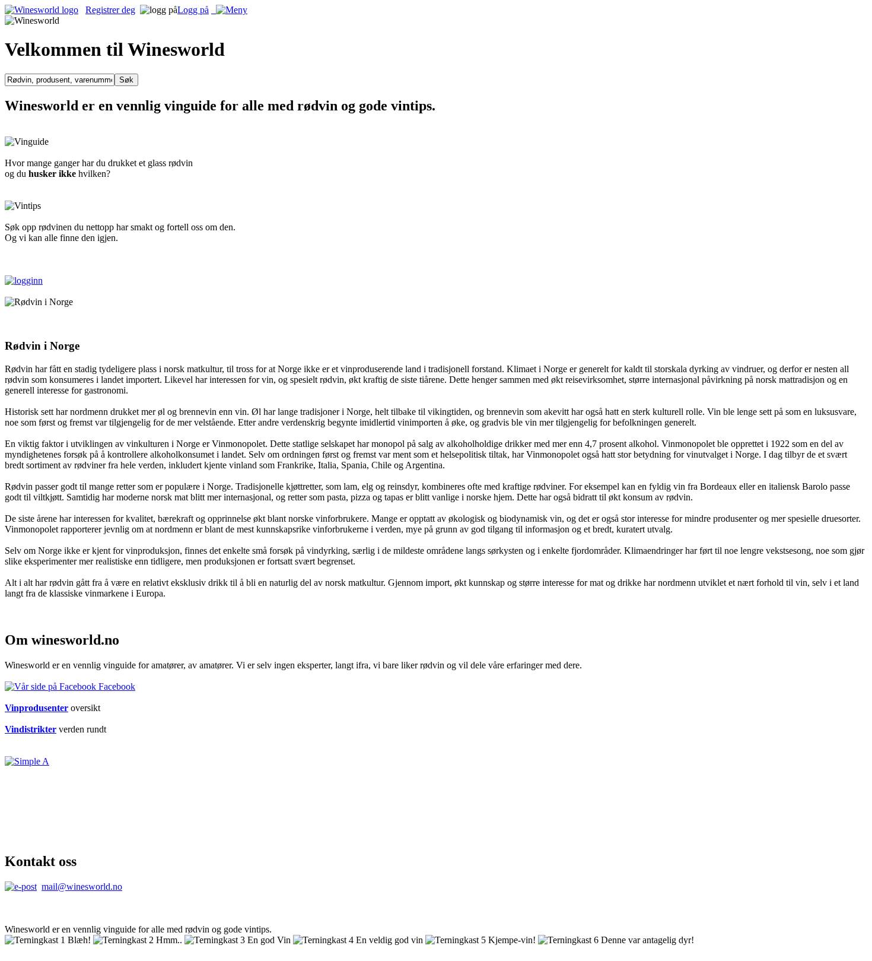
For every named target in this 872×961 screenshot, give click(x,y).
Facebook (115, 686)
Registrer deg (110, 10)
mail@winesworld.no (82, 886)
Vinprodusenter (36, 708)
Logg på (193, 10)
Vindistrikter (30, 729)
